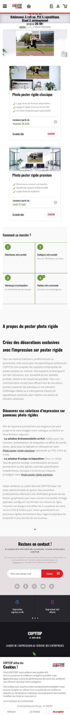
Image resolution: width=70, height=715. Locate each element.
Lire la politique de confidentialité (18, 701)
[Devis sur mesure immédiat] (51, 6)
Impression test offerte (52, 610)
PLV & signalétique (48, 16)
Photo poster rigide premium (32, 175)
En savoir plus (18, 133)
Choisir (51, 133)
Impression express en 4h (17, 610)
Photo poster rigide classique (32, 94)
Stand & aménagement (35, 20)
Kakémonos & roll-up (22, 16)
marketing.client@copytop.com (46, 560)
